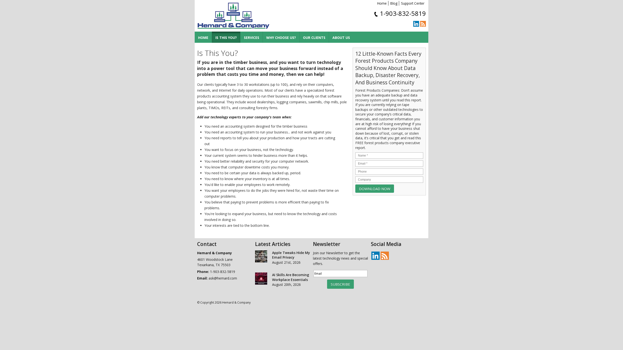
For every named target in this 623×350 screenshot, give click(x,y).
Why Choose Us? (281, 37)
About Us (341, 37)
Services (251, 37)
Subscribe (340, 284)
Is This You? (226, 37)
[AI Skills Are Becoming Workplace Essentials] (261, 279)
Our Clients (314, 37)
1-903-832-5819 (403, 13)
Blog (393, 3)
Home (382, 3)
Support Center (412, 3)
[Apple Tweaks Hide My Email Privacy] (261, 257)
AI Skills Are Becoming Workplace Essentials (290, 277)
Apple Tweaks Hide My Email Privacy (291, 255)
